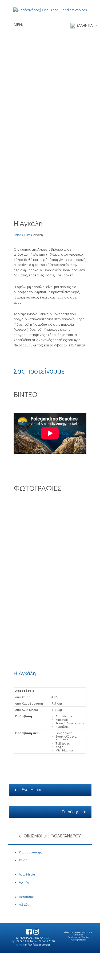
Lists (27, 234)
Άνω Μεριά (31, 790)
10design (85, 937)
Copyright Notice (78, 940)
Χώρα (23, 860)
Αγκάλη (24, 882)
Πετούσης (70, 812)
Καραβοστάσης (30, 852)
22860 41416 (24, 941)
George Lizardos (81, 932)
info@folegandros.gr (37, 944)
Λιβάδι (24, 904)
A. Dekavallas (83, 933)
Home (17, 234)
